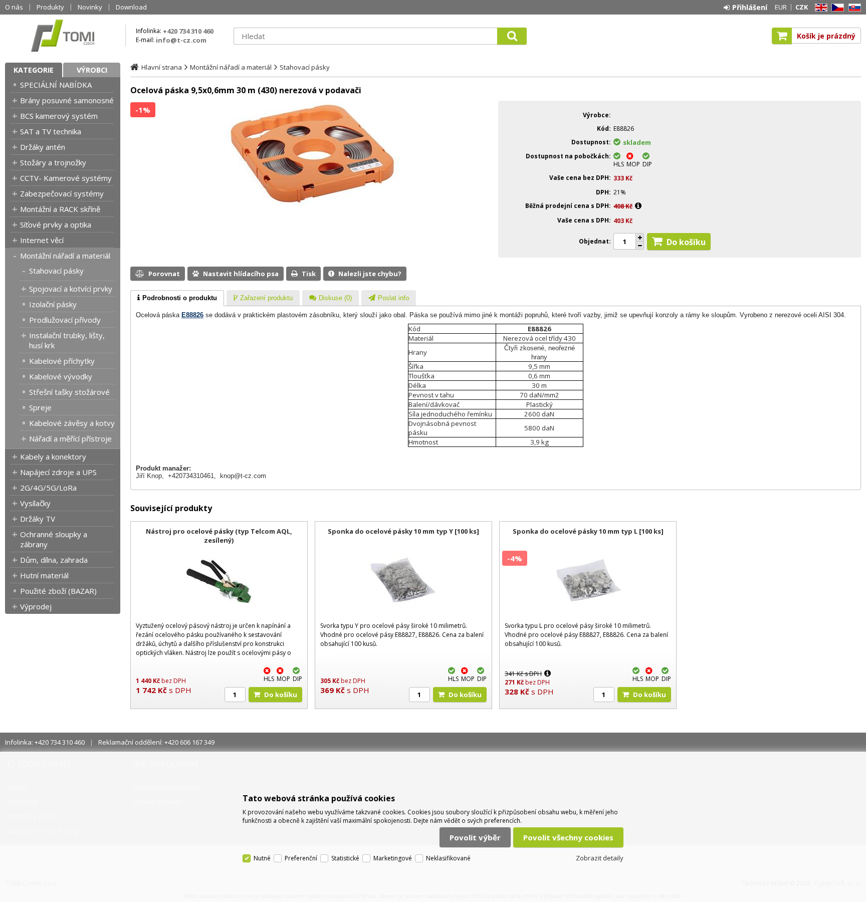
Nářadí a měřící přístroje (70, 438)
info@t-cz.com (181, 40)
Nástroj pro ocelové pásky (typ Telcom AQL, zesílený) (219, 536)
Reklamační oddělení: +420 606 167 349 (156, 742)
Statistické (345, 858)
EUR (781, 7)
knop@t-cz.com (243, 476)
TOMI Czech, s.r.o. (62, 36)
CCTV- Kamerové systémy (66, 178)
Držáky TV (37, 519)
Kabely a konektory (53, 457)
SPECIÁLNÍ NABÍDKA (56, 85)
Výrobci (92, 70)
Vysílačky (35, 503)
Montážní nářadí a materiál (65, 256)
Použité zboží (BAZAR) (58, 591)
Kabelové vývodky (60, 376)
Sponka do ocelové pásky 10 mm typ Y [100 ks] (403, 531)
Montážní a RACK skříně (60, 209)
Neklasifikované (448, 858)
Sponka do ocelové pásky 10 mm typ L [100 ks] (588, 531)
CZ (836, 8)
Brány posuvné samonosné (67, 100)
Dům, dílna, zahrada (54, 560)
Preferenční (301, 858)
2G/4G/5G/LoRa (48, 488)
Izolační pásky (53, 304)
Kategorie (34, 70)
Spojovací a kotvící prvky (70, 289)
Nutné (262, 858)
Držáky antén (42, 147)
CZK (801, 7)
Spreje (40, 407)
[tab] (177, 298)
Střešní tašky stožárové (69, 392)
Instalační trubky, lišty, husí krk (67, 340)
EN (819, 8)
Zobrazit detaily (599, 857)
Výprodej (36, 606)
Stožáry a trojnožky (53, 162)
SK (853, 8)
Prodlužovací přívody (65, 320)
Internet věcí (42, 240)
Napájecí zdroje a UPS (58, 472)
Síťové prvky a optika (55, 224)
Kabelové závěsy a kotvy (72, 423)
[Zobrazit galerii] (311, 206)
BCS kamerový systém (59, 116)
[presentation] (177, 298)
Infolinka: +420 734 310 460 (45, 742)
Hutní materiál (44, 575)
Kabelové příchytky (62, 361)
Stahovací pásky (56, 271)
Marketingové (392, 858)
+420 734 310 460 (188, 31)
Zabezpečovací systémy (62, 193)
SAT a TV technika (50, 131)
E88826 (192, 315)
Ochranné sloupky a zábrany (53, 539)
